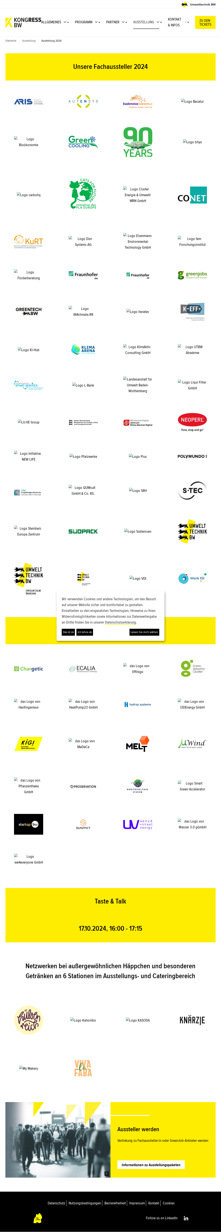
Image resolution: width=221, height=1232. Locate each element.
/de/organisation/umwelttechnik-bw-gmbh (192, 531)
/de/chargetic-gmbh (28, 669)
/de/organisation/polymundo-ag (192, 456)
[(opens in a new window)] (198, 4)
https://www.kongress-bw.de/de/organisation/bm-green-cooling (83, 142)
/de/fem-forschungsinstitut (192, 241)
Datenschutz (56, 1203)
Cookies (169, 1203)
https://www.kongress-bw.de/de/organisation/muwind (192, 744)
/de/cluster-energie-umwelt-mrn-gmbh (138, 195)
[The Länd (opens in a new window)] (38, 1218)
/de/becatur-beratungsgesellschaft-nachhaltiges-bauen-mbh (192, 101)
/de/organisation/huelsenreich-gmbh (28, 1020)
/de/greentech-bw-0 (28, 312)
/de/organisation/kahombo (83, 1020)
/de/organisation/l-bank (83, 385)
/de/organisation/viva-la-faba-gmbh (83, 1068)
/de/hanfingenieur (28, 704)
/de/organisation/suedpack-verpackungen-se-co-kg (83, 531)
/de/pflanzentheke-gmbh (28, 786)
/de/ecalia (83, 669)
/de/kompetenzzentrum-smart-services (28, 385)
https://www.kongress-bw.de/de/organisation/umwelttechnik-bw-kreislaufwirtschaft (28, 578)
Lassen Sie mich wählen (144, 632)
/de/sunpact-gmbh (83, 824)
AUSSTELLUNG (143, 22)
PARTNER (112, 22)
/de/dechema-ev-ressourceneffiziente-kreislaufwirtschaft (28, 241)
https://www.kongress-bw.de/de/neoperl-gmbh (192, 422)
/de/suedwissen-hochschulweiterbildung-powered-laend (138, 531)
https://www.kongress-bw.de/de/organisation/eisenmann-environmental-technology (138, 241)
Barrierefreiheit (115, 1203)
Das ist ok (68, 632)
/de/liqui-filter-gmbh (192, 385)
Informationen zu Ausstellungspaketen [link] (151, 1165)
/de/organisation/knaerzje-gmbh (192, 1020)
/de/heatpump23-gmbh (83, 704)
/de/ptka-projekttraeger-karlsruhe (28, 490)
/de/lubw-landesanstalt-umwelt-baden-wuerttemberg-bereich (138, 385)
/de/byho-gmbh (192, 142)
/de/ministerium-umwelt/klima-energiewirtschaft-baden (83, 422)
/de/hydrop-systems (138, 704)
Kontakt (153, 1203)
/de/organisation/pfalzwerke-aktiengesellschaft (83, 456)
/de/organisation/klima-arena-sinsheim (83, 350)
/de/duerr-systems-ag (83, 241)
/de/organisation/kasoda (138, 1020)
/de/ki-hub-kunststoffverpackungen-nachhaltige (28, 350)
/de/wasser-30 (192, 824)
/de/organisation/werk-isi (192, 578)
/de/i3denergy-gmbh (192, 704)
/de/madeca (83, 744)
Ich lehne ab (85, 632)
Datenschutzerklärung (120, 622)
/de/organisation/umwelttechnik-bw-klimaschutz (83, 578)
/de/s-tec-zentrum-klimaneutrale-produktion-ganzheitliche (192, 490)
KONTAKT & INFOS (174, 22)
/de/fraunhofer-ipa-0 (83, 275)
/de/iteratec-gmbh (138, 312)
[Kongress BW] (23, 22)
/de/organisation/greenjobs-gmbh (192, 275)
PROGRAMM (83, 22)
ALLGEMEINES (51, 22)
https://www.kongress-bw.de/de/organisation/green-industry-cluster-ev (192, 669)
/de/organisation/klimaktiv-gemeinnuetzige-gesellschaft (138, 350)
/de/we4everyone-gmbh (28, 859)
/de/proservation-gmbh (83, 786)
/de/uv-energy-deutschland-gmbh (138, 824)
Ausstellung (29, 41)
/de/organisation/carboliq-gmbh (28, 195)
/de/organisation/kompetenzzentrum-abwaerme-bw (192, 350)
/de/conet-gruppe (192, 195)
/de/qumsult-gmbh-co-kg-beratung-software (83, 490)
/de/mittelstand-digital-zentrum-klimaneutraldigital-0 (138, 422)
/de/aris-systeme (28, 101)
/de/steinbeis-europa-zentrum (28, 531)
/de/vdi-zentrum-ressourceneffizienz (138, 578)
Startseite (10, 41)
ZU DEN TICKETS (205, 23)
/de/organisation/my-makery (28, 1068)
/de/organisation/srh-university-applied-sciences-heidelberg (138, 490)
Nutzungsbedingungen (85, 1203)
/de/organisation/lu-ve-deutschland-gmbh (28, 422)
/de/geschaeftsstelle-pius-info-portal (138, 456)
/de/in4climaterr (83, 312)
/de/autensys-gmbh (83, 101)
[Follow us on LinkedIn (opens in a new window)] (186, 1218)
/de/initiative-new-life (28, 456)
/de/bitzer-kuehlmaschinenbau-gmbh (138, 142)
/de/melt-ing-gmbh (138, 744)
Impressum (137, 1203)
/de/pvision (138, 786)
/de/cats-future (83, 195)
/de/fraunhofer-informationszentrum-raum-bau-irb (138, 275)
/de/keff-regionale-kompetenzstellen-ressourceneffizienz (192, 312)
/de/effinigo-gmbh (138, 669)
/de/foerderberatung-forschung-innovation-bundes (28, 275)
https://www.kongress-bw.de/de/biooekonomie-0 (28, 142)
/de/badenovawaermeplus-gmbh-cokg (138, 101)
